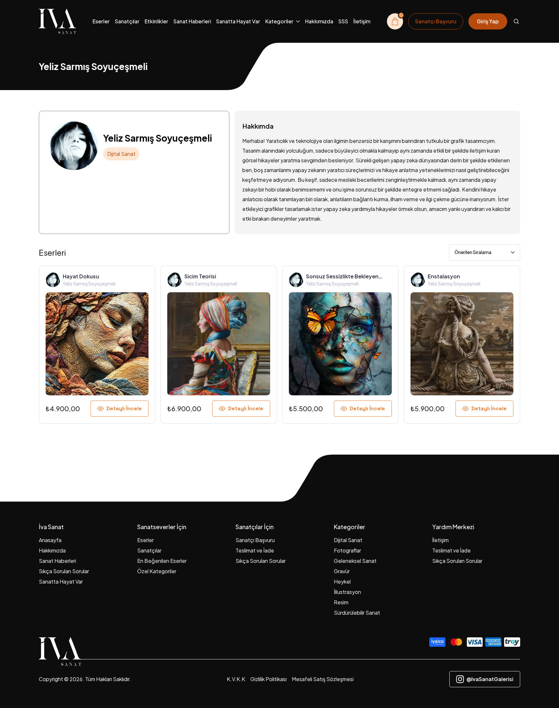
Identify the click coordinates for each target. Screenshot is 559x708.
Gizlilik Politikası (268, 679)
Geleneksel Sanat (355, 560)
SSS (343, 21)
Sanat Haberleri (192, 21)
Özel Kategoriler (156, 571)
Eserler (101, 21)
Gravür (342, 571)
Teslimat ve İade (255, 550)
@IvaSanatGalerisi (489, 679)
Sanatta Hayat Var (238, 21)
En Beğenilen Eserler (162, 560)
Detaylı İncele (124, 408)
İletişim (361, 21)
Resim (341, 602)
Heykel (342, 581)
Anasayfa (50, 540)
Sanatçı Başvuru (255, 540)
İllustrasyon (347, 591)
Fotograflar (347, 550)
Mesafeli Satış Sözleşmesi (323, 679)
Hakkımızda (319, 21)
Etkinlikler (156, 21)
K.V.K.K (236, 679)
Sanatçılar (127, 21)
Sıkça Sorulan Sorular (64, 571)
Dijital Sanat (348, 540)
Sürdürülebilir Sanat (357, 612)
